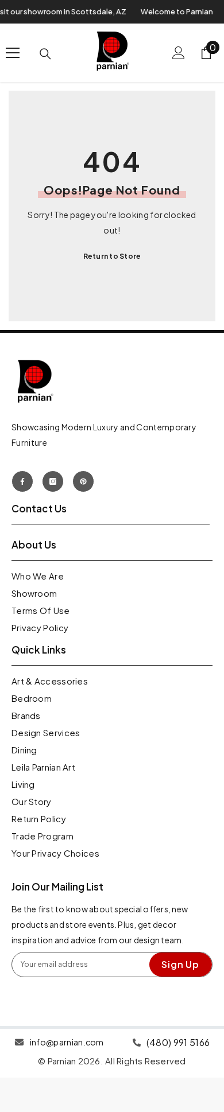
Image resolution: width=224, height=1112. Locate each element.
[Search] (45, 54)
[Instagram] (53, 481)
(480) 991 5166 (178, 1042)
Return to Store (112, 256)
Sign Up (180, 964)
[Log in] (178, 52)
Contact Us (39, 508)
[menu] (13, 53)
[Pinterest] (83, 481)
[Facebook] (22, 481)
